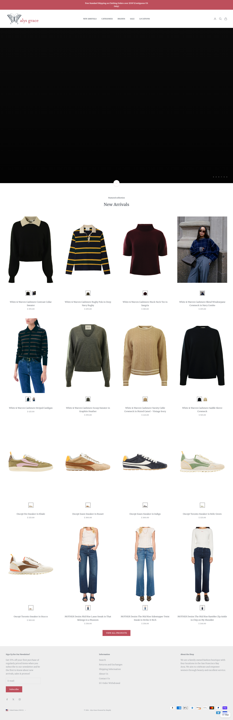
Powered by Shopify (104, 710)
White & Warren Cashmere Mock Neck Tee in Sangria (145, 304)
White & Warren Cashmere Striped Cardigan (31, 408)
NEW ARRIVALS (90, 19)
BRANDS (121, 19)
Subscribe (14, 689)
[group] (116, 105)
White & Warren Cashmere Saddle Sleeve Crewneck (202, 410)
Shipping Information (110, 669)
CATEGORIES (107, 19)
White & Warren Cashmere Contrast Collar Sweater (31, 304)
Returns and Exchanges (110, 664)
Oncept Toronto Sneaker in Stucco (31, 616)
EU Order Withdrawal (109, 683)
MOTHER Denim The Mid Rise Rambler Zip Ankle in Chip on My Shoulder (202, 618)
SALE (132, 19)
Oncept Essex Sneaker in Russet (88, 514)
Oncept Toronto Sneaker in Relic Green (202, 514)
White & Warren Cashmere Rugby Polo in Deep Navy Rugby (88, 304)
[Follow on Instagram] (19, 699)
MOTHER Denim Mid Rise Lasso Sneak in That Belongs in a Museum (88, 618)
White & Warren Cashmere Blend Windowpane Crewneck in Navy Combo (202, 304)
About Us (103, 673)
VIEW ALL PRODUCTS (116, 633)
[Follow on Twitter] (13, 699)
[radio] (27, 293)
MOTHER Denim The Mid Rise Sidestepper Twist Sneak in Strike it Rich (145, 618)
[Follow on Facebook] (7, 699)
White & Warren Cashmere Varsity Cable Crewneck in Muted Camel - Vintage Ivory (145, 410)
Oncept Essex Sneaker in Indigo (145, 514)
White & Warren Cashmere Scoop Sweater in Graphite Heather (88, 410)
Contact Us (104, 678)
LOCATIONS (144, 19)
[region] (116, 105)
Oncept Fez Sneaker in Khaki (31, 514)
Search (102, 660)
